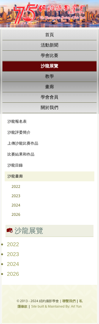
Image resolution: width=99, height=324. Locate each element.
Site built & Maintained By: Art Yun (56, 306)
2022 (16, 186)
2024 (16, 205)
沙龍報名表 (17, 121)
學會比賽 (49, 55)
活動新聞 (49, 45)
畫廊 (49, 87)
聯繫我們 (69, 301)
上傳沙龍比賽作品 (22, 143)
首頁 (49, 35)
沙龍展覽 (49, 66)
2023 (16, 196)
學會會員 (49, 97)
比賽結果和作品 (20, 154)
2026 (16, 214)
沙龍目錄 (15, 165)
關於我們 (49, 107)
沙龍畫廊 (15, 176)
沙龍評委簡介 (19, 132)
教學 (49, 76)
